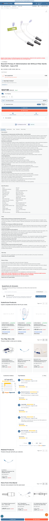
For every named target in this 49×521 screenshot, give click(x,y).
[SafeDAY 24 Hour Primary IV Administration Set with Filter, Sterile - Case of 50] (24, 314)
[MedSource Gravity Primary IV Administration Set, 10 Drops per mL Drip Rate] (40, 350)
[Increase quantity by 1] (12, 97)
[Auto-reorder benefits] (45, 104)
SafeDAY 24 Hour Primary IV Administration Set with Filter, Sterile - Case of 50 (24, 325)
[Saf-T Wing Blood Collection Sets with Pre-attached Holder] (24, 494)
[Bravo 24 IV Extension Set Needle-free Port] (24, 350)
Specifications (9, 129)
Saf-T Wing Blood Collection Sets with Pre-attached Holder (24, 504)
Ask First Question (41, 296)
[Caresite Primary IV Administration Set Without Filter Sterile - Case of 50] (40, 314)
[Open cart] (47, 3)
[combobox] (41, 292)
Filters (45, 375)
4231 (37, 443)
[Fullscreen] (46, 11)
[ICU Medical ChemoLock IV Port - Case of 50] (8, 494)
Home (2, 7)
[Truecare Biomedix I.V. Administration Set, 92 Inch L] (8, 350)
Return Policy (23, 129)
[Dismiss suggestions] (46, 508)
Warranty (18, 129)
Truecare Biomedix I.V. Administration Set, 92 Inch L (8, 361)
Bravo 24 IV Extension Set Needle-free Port (24, 361)
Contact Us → (4, 84)
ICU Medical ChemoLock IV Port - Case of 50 (8, 504)
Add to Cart (25, 107)
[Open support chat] (46, 514)
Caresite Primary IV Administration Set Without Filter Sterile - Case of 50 (40, 325)
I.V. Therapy (7, 7)
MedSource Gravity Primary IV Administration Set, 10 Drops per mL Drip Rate (40, 361)
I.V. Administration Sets (14, 7)
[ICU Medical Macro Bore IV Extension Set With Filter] (40, 494)
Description (3, 129)
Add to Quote (25, 110)
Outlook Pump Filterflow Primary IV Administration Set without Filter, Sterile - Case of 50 (8, 326)
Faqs (14, 129)
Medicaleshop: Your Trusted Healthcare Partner (24, 0)
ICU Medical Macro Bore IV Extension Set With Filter (40, 504)
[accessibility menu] (2, 516)
